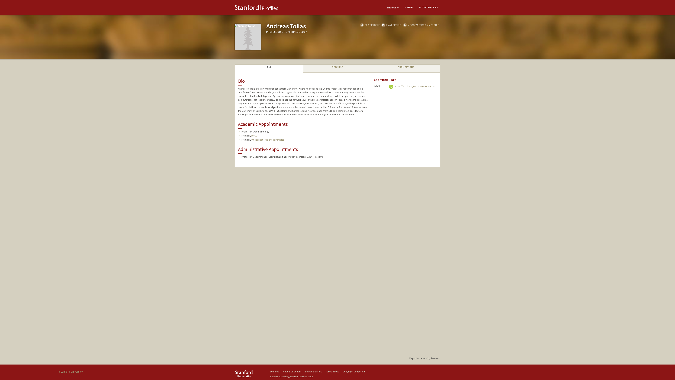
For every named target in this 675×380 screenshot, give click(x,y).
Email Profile (393, 25)
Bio (269, 67)
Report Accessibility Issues (424, 358)
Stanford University (250, 374)
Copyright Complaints (354, 371)
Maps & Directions (292, 371)
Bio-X (254, 135)
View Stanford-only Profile (423, 25)
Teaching (337, 67)
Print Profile (372, 25)
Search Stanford (313, 371)
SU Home (274, 371)
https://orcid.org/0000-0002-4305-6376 (414, 86)
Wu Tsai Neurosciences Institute (267, 139)
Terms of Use (332, 371)
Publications (406, 67)
